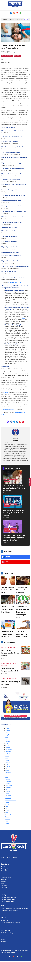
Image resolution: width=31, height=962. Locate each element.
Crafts (7, 745)
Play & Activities (8, 51)
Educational (9, 663)
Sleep (6, 808)
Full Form (7, 768)
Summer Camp (9, 814)
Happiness (8, 772)
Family (7, 760)
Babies (7, 732)
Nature (7, 789)
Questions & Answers (10, 800)
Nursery (3, 937)
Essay (7, 756)
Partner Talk (4, 871)
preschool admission (9, 409)
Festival (3, 647)
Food (6, 764)
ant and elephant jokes (14, 282)
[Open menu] (2, 13)
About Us (3, 867)
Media (2, 883)
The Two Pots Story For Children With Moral (8, 590)
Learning (12, 647)
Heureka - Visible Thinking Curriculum (10, 922)
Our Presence (4, 875)
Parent (7, 793)
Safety (7, 802)
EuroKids (5, 59)
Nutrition (7, 791)
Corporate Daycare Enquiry (7, 901)
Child (3, 663)
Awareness (8, 730)
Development (14, 479)
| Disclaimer (12, 952)
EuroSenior (4, 941)
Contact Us (4, 879)
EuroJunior (3, 939)
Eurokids (5, 392)
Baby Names (8, 735)
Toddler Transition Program (8, 933)
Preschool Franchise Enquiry (8, 899)
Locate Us (3, 873)
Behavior (7, 739)
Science (7, 804)
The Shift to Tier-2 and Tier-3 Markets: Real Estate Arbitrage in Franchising (14, 488)
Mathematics (8, 781)
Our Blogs (3, 881)
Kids (8, 647)
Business (7, 479)
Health (7, 775)
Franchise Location (6, 877)
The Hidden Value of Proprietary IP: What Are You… (7, 634)
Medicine (7, 783)
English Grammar (9, 754)
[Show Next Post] (27, 19)
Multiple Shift (8, 787)
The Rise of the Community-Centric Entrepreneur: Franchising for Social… (22, 612)
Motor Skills (8, 785)
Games (7, 770)
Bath (6, 737)
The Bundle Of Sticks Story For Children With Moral (22, 634)
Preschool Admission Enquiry (8, 897)
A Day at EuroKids (5, 920)
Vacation (7, 823)
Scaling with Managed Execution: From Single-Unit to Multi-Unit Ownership (14, 513)
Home (2, 51)
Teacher (7, 817)
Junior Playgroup (5, 935)
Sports (7, 810)
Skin (6, 806)
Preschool (8, 798)
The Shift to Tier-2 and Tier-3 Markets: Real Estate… (8, 609)
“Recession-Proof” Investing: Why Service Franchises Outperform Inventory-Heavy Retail (14, 537)
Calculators (4, 885)
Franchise (7, 481)
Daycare (7, 747)
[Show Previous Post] (25, 19)
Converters (4, 887)
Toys (6, 821)
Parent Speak (4, 869)
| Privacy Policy (6, 952)
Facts (6, 758)
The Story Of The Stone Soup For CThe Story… (21, 590)
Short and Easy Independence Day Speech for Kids (10, 653)
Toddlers (17, 56)
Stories (7, 812)
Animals (3, 679)
